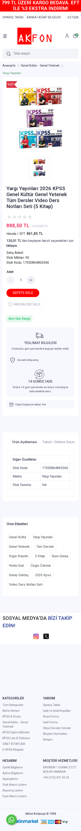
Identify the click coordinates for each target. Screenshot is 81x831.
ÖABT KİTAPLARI (13, 744)
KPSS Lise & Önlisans (16, 738)
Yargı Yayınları (43, 537)
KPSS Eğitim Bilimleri (16, 732)
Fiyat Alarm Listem (14, 796)
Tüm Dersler (45, 547)
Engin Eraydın (18, 556)
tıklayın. (12, 246)
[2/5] (11, 216)
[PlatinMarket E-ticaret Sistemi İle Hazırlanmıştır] (25, 821)
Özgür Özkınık (41, 566)
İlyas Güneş (60, 556)
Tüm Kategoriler (12, 705)
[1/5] (9, 216)
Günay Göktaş (18, 575)
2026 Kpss (43, 575)
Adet (10, 272)
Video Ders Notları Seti (25, 584)
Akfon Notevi (11, 710)
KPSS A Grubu (11, 716)
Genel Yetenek (19, 547)
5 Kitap (40, 556)
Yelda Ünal (16, 566)
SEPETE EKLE (23, 293)
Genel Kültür (17, 537)
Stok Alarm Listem (14, 784)
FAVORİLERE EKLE (26, 304)
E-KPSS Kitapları (13, 749)
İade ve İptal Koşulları (57, 710)
